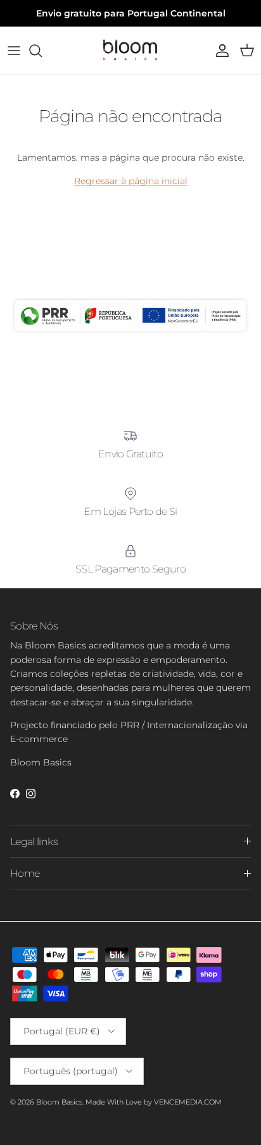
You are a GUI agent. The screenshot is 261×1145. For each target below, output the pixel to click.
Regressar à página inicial (131, 181)
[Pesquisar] (42, 51)
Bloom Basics (59, 1102)
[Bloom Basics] (130, 50)
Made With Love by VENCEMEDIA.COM (154, 1102)
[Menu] (14, 51)
